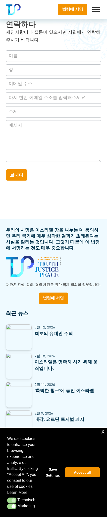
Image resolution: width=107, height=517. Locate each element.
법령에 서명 (72, 9)
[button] (11, 500)
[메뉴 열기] (96, 9)
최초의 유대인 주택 (54, 333)
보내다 (16, 175)
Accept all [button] (82, 472)
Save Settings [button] (53, 472)
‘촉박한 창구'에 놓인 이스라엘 (64, 391)
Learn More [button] (17, 492)
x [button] (103, 431)
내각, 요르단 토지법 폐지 (59, 419)
